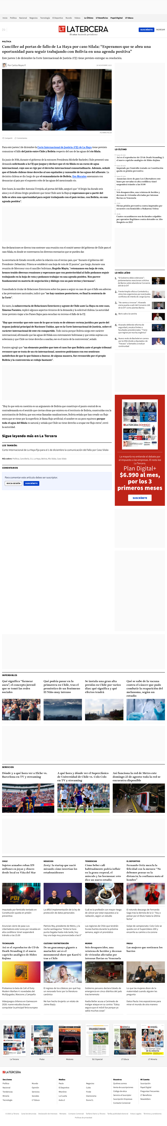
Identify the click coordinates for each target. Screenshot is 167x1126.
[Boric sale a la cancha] (158, 316)
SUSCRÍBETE (140, 498)
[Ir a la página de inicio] (83, 30)
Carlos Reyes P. (19, 65)
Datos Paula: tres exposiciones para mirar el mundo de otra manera (144, 1003)
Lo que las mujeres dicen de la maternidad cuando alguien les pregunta (142, 991)
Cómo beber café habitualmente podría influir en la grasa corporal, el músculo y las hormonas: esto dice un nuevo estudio (103, 872)
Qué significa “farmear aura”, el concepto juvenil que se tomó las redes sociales (18, 687)
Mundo (69, 18)
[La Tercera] (14, 1055)
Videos (77, 18)
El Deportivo (57, 18)
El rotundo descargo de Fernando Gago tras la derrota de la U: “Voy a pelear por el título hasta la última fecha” (144, 914)
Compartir (9, 138)
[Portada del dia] (140, 448)
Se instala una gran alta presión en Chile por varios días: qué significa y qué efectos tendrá (103, 687)
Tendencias (91, 861)
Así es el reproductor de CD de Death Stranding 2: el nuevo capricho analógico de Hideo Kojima (140, 159)
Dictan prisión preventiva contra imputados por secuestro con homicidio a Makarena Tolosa (139, 207)
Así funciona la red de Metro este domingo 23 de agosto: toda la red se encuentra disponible (136, 777)
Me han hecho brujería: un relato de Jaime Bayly (61, 1003)
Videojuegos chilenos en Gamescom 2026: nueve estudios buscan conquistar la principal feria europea (20, 1004)
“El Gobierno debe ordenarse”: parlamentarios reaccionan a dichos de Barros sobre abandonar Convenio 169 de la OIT (134, 282)
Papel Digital (117, 18)
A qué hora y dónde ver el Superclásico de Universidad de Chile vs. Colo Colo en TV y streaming (83, 777)
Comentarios (22, 138)
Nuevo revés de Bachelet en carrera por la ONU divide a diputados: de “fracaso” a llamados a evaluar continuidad (133, 342)
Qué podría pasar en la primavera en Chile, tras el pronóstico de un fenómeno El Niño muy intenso (62, 687)
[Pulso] (42, 1055)
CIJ (31, 458)
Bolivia (44, 458)
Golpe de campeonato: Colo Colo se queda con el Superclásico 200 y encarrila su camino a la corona (144, 929)
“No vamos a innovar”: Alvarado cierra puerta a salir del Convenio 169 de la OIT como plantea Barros (134, 305)
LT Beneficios (102, 18)
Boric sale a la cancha (127, 313)
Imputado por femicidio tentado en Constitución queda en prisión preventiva (140, 169)
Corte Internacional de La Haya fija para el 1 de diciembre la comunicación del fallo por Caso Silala (55, 450)
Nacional (23, 18)
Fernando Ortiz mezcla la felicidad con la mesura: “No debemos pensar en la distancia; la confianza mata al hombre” (145, 872)
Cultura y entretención (56, 943)
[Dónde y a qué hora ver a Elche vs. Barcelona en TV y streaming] (28, 798)
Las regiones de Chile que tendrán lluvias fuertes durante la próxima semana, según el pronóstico (101, 929)
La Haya (37, 458)
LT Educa (129, 18)
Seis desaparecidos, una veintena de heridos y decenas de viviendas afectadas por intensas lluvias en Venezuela (138, 195)
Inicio (5, 18)
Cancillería (24, 458)
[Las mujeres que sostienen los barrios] (146, 972)
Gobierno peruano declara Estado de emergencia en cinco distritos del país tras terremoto (103, 991)
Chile (5, 861)
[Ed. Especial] (97, 1055)
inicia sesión (13, 483)
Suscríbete (32, 483)
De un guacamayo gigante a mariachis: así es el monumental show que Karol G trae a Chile (62, 953)
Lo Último (88, 18)
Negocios (33, 18)
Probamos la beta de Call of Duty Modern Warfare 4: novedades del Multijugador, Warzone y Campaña (19, 991)
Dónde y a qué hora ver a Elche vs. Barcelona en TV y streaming (24, 775)
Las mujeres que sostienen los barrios (145, 949)
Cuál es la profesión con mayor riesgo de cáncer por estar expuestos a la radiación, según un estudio (103, 912)
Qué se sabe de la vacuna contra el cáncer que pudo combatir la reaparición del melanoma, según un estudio (145, 688)
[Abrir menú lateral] (4, 30)
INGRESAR (160, 29)
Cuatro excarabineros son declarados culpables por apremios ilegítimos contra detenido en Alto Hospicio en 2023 (140, 219)
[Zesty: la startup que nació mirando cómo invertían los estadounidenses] (63, 893)
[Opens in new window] (69, 1055)
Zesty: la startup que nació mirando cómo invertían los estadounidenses (60, 869)
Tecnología (45, 18)
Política (13, 18)
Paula (130, 943)
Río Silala (52, 458)
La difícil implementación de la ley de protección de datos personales (62, 911)
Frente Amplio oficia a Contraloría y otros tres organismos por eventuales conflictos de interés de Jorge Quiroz (134, 294)
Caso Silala (61, 458)
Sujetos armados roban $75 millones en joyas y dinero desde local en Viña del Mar (19, 869)
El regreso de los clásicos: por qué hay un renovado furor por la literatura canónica (62, 991)
